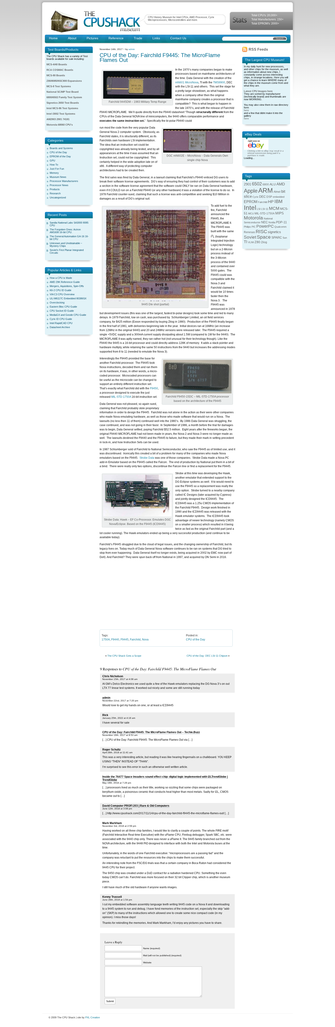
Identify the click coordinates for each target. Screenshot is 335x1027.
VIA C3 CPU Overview (62, 294)
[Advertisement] (167, 594)
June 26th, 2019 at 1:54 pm (117, 899)
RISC (261, 231)
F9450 (154, 388)
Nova (145, 639)
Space (264, 237)
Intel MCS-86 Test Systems (62, 108)
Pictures (92, 38)
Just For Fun (57, 168)
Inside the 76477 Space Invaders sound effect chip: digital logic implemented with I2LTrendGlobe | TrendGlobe (165, 778)
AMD (280, 184)
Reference (116, 38)
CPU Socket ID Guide (62, 310)
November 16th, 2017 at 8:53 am (119, 735)
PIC (254, 226)
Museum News (58, 177)
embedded (278, 196)
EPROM (250, 202)
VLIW (251, 242)
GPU (52, 160)
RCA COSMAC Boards (59, 69)
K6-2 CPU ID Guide (60, 290)
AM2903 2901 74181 (58, 119)
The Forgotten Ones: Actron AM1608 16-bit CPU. (65, 231)
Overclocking (57, 302)
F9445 (125, 639)
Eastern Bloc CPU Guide (63, 306)
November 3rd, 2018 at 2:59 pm (119, 826)
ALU (273, 184)
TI (245, 242)
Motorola (253, 217)
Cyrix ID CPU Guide (61, 319)
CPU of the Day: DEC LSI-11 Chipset (207, 655)
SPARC (276, 237)
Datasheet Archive (60, 327)
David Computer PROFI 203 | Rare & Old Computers (135, 805)
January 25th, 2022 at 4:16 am (118, 718)
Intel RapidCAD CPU (61, 323)
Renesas (249, 232)
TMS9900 (219, 82)
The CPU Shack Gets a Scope (124, 655)
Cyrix (255, 196)
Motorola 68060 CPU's (59, 124)
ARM (265, 190)
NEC (264, 222)
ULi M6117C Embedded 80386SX (68, 298)
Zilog (264, 242)
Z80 (257, 242)
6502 (257, 183)
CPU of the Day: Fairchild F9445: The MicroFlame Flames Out (160, 57)
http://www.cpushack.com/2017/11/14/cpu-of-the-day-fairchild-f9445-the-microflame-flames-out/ (165, 813)
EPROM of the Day (60, 156)
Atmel (277, 191)
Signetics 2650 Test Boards (62, 102)
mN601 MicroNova (186, 82)
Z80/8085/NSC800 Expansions (64, 80)
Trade (138, 38)
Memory (54, 172)
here (246, 110)
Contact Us (178, 38)
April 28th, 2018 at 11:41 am (117, 752)
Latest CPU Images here (258, 91)
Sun (285, 237)
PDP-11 (281, 222)
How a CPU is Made (61, 277)
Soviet (250, 237)
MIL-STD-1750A (121, 396)
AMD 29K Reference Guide (65, 282)
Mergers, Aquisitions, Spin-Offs (67, 286)
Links (156, 38)
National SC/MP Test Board (62, 91)
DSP (269, 196)
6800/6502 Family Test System (64, 97)
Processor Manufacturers (64, 181)
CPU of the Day (58, 152)
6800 (266, 184)
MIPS (279, 213)
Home (53, 38)
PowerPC (265, 226)
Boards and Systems (61, 148)
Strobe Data (146, 457)
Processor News (59, 185)
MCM (274, 208)
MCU (251, 213)
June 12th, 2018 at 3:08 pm (117, 808)
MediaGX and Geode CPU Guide (68, 314)
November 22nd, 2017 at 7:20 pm (120, 700)
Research (55, 193)
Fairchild (135, 639)
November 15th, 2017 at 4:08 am (119, 679)
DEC (262, 196)
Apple (251, 191)
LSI (258, 209)
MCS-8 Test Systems (58, 86)
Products (55, 189)
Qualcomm (280, 226)
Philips (247, 226)
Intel (250, 207)
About (72, 38)
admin (132, 49)
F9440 (115, 639)
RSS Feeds (258, 49)
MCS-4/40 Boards (56, 64)
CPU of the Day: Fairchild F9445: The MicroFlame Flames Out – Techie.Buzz (151, 732)
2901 (247, 184)
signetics (274, 232)
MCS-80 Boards (55, 75)
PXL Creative (92, 1017)
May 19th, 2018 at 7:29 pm (116, 783)
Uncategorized (58, 197)
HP (271, 201)
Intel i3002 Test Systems (60, 113)
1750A (106, 639)
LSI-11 (264, 209)
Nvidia (271, 222)
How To (54, 164)
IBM (278, 201)
